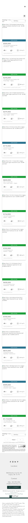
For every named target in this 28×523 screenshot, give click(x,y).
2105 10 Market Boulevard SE (10, 114)
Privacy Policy (13, 492)
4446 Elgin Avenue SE (9, 387)
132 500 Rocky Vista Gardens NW (11, 80)
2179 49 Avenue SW (8, 250)
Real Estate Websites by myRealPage (14, 493)
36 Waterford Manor (9, 353)
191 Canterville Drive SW (9, 421)
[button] (10, 461)
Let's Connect (14, 487)
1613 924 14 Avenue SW (9, 216)
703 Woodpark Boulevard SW (10, 46)
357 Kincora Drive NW (8, 148)
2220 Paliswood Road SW (9, 319)
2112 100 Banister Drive (9, 285)
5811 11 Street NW (10, 182)
